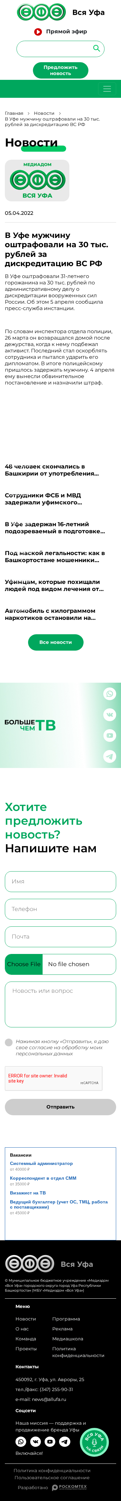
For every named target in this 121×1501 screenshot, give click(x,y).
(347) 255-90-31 (56, 1389)
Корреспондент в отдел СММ (43, 1178)
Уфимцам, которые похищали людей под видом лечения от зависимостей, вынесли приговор (59, 589)
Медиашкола (67, 1339)
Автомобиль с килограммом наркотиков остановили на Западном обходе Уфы (50, 617)
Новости (44, 113)
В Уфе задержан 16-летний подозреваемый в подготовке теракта (52, 531)
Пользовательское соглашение (52, 1477)
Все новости (55, 642)
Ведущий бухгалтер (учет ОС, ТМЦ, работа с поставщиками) (59, 1204)
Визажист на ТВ (28, 1192)
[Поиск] (94, 48)
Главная (14, 113)
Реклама (62, 1329)
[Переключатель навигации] (107, 88)
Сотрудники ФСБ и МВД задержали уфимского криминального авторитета (49, 502)
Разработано (35, 1487)
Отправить (60, 1107)
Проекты (26, 1349)
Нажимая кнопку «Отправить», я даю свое (62, 1048)
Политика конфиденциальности (78, 1352)
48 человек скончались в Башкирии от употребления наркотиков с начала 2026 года (54, 473)
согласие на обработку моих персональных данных (59, 1050)
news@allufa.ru (49, 1399)
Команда (25, 1339)
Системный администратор (41, 1163)
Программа (66, 1319)
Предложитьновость (60, 70)
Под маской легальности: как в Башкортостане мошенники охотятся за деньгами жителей (55, 560)
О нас (22, 1329)
